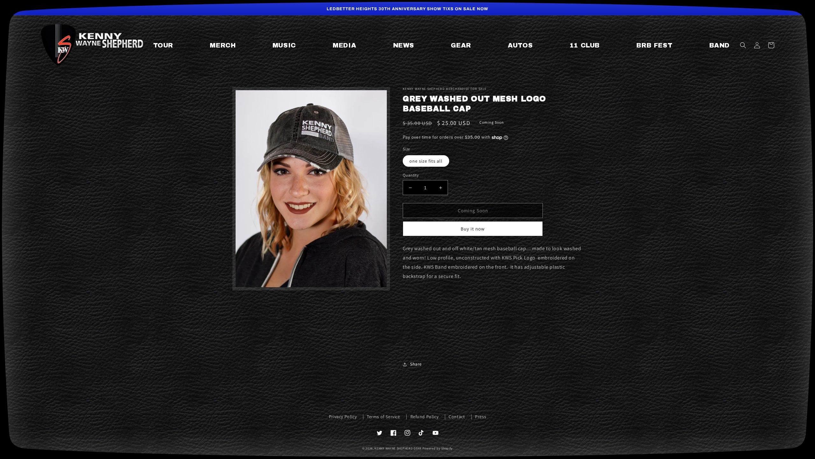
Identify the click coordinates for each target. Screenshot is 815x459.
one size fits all (426, 161)
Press (480, 416)
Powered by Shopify (437, 448)
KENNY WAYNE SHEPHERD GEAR (398, 448)
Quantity (411, 175)
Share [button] (416, 364)
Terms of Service (383, 416)
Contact (457, 416)
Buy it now (473, 229)
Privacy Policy (343, 416)
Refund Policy (424, 416)
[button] (743, 45)
